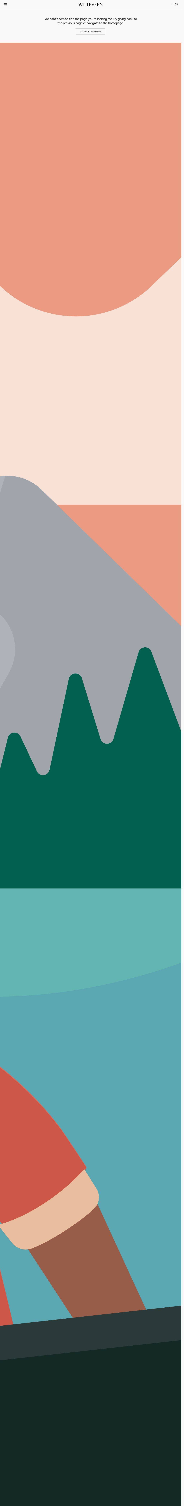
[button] (5, 4)
